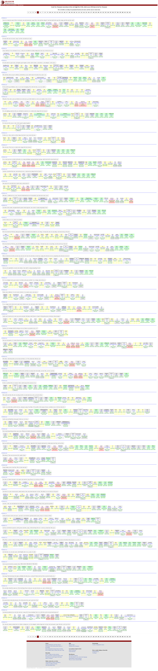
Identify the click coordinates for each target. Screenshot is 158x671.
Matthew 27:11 (4, 525)
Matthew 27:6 (4, 513)
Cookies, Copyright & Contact (98, 644)
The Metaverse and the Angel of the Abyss (53, 657)
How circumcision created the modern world (54, 655)
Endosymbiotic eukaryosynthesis (75, 658)
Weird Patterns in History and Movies (53, 662)
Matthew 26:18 (4, 314)
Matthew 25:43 (4, 302)
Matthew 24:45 (4, 193)
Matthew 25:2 (4, 217)
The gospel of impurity (73, 655)
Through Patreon (95, 651)
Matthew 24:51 (4, 205)
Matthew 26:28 (4, 380)
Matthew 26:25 (4, 356)
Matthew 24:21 (4, 84)
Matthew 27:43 (4, 598)
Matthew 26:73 (4, 501)
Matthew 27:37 (4, 561)
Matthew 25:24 (4, 253)
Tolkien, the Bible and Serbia (51, 663)
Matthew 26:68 (4, 465)
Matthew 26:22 (4, 326)
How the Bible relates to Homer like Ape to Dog (54, 650)
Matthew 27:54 (4, 622)
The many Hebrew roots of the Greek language (78, 657)
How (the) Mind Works (50, 665)
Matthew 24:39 (4, 169)
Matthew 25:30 (4, 265)
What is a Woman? (49, 658)
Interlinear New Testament (74, 646)
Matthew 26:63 (4, 441)
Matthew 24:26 (4, 96)
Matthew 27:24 (4, 537)
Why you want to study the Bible (75, 659)
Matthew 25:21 (4, 229)
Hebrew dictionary (72, 650)
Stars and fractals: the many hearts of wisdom (54, 648)
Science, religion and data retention (52, 654)
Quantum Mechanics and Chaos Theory (53, 644)
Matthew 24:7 (4, 60)
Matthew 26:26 (4, 368)
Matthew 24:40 (4, 181)
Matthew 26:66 (4, 453)
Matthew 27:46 (4, 610)
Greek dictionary (72, 651)
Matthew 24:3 (4, 18)
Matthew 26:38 (4, 392)
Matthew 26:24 (4, 338)
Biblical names (72, 644)
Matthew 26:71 (4, 489)
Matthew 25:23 (4, 241)
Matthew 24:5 (4, 36)
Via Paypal (94, 652)
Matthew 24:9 (4, 72)
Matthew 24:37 (4, 145)
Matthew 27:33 (4, 549)
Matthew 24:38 (4, 157)
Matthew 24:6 (4, 48)
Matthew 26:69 (4, 477)
